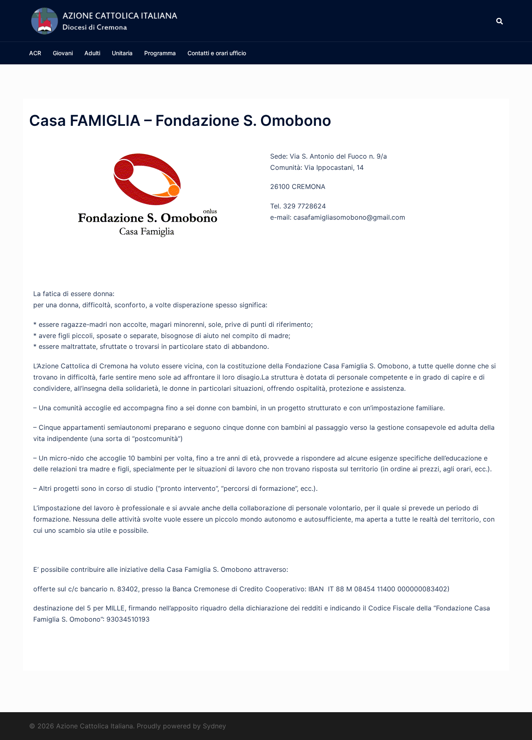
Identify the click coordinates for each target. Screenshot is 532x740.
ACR (35, 52)
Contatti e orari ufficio (216, 52)
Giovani (63, 52)
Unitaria (122, 52)
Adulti (92, 52)
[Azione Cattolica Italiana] (104, 20)
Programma (160, 52)
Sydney (214, 726)
